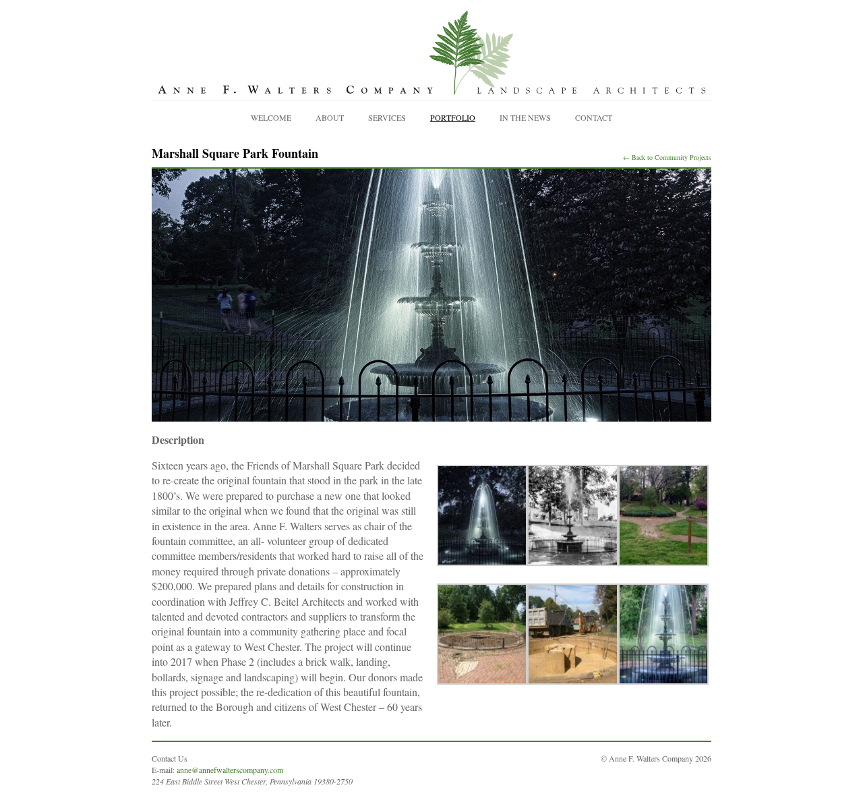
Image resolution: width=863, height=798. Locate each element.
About (330, 117)
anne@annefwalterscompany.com (230, 769)
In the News (525, 117)
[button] (482, 515)
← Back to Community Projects (667, 157)
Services (387, 117)
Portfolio (452, 117)
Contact (593, 117)
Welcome (271, 117)
